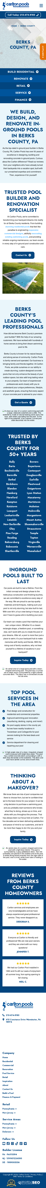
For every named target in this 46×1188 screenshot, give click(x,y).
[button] (41, 5)
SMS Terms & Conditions (23, 1176)
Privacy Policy (36, 1174)
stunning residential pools (17, 226)
